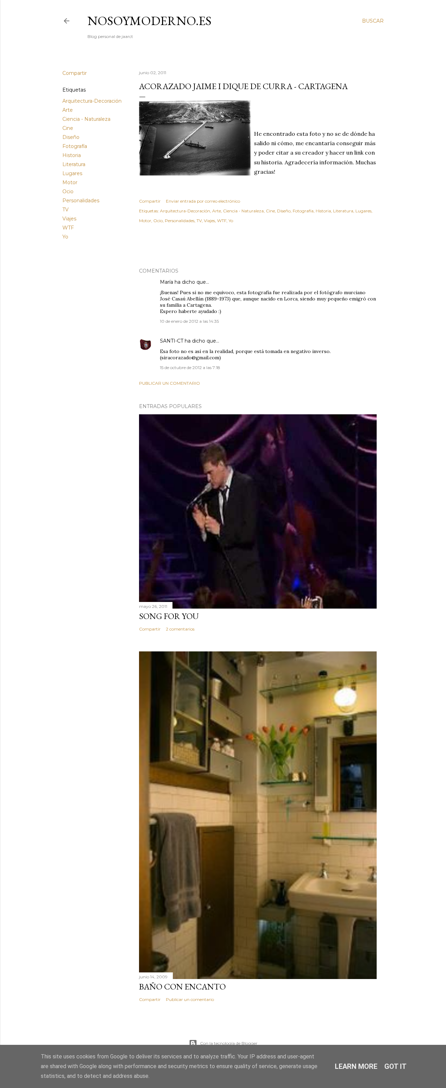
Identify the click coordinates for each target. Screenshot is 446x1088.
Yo (65, 237)
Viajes (69, 219)
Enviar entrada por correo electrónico (203, 201)
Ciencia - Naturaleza (86, 119)
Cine (67, 128)
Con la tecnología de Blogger (228, 1043)
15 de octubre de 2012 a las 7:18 (190, 367)
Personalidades (80, 200)
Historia (71, 155)
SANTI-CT (171, 341)
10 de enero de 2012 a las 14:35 (189, 321)
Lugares (72, 173)
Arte (67, 110)
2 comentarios (180, 629)
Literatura (73, 164)
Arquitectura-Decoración (92, 101)
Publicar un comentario (169, 383)
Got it (395, 1066)
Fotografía (74, 146)
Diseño (70, 137)
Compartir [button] (74, 73)
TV (65, 209)
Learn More (356, 1066)
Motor (69, 182)
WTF (68, 228)
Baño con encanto (182, 986)
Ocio (68, 191)
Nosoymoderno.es (149, 21)
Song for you (169, 616)
